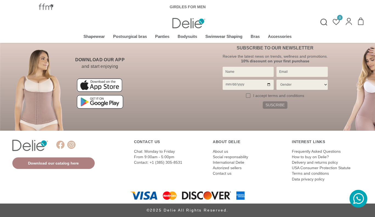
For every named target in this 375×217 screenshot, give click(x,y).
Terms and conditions (310, 173)
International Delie (228, 162)
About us (220, 151)
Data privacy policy (308, 179)
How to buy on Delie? (310, 157)
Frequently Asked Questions (316, 151)
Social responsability (230, 157)
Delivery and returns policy (315, 162)
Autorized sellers (227, 168)
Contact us (222, 173)
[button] (349, 21)
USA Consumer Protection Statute (321, 168)
